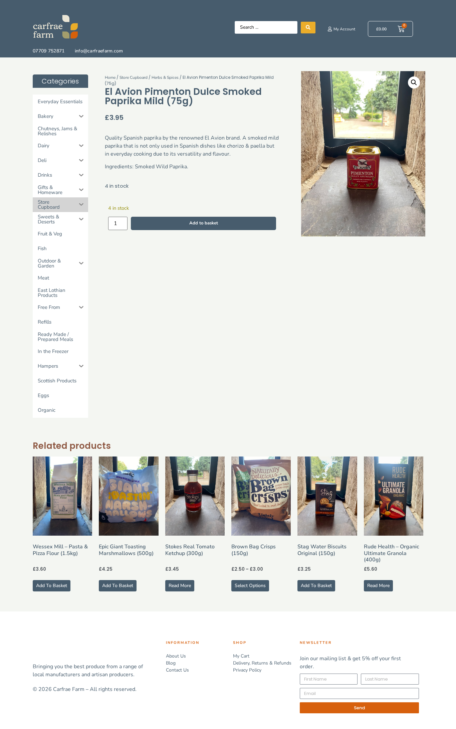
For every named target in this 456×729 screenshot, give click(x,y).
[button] (414, 82)
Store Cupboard (134, 77)
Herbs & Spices (165, 77)
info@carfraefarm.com (99, 51)
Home (110, 77)
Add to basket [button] (51, 585)
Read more (180, 585)
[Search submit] (308, 27)
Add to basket (203, 223)
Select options (250, 585)
